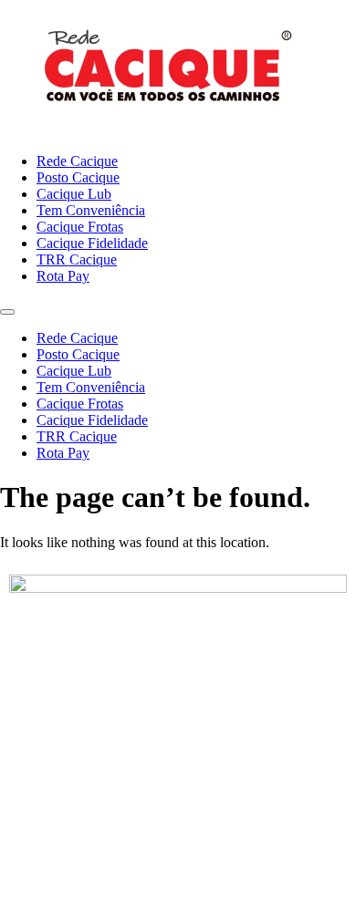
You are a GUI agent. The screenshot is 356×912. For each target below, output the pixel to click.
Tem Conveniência (91, 210)
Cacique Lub (74, 194)
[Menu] (7, 312)
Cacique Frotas (80, 226)
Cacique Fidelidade (92, 243)
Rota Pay (63, 276)
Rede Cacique (77, 161)
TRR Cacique (77, 259)
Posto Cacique (78, 177)
